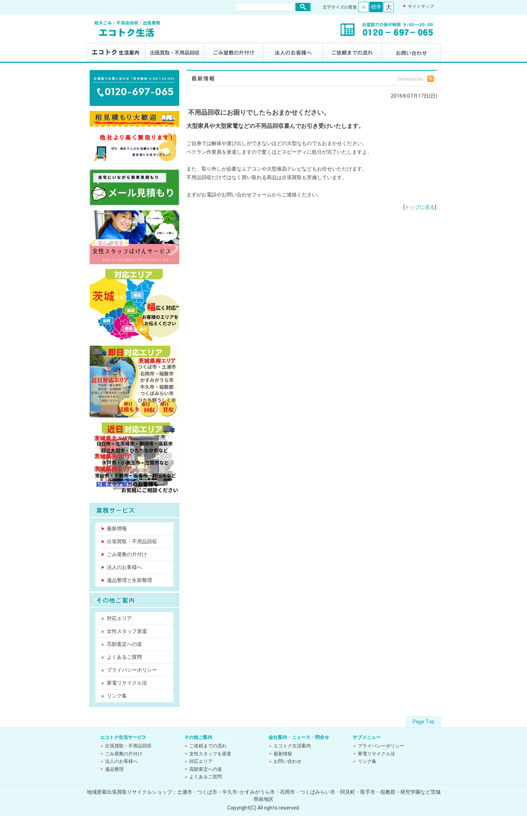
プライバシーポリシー (132, 670)
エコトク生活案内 (115, 53)
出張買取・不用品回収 (174, 53)
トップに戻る (420, 207)
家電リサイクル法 (127, 683)
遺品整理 (114, 769)
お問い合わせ (411, 53)
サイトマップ (421, 6)
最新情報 (117, 528)
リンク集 (117, 696)
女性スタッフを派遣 (210, 753)
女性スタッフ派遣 (127, 631)
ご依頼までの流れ (352, 53)
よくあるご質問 (124, 657)
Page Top (424, 721)
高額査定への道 (124, 644)
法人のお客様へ (293, 53)
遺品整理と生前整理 (129, 580)
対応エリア (119, 618)
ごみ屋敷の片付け (234, 53)
